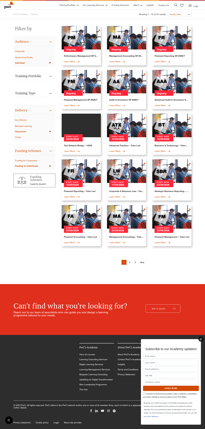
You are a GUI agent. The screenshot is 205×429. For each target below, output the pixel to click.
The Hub (83, 389)
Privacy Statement (126, 374)
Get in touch (158, 308)
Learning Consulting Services (93, 359)
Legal (56, 422)
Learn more (38, 184)
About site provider (73, 422)
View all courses (87, 354)
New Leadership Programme (93, 384)
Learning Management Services (94, 369)
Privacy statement (22, 422)
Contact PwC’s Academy (129, 359)
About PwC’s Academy (128, 354)
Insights (121, 364)
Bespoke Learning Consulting (93, 374)
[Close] (201, 339)
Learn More (70, 61)
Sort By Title (175, 20)
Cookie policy (42, 422)
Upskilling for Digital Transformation (96, 379)
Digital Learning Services (91, 364)
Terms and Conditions (128, 369)
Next (142, 262)
